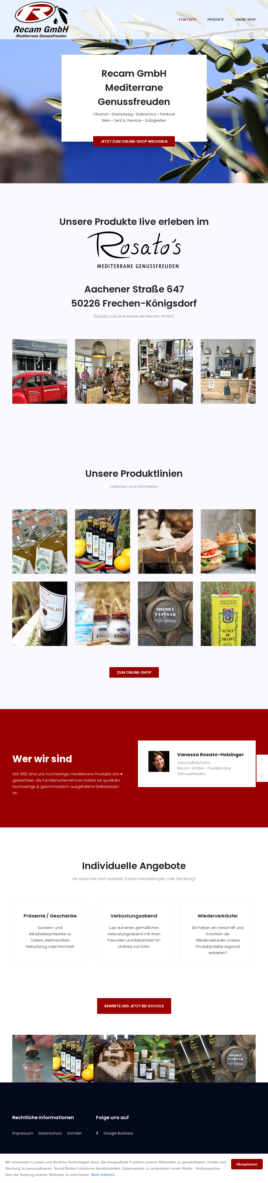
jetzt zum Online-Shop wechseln (134, 141)
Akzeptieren (247, 1164)
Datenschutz (50, 1133)
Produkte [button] (216, 19)
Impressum (22, 1133)
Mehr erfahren (103, 1175)
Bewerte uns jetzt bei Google (134, 1006)
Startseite (187, 19)
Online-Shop (245, 19)
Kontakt (75, 1133)
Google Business (118, 1133)
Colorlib (138, 1145)
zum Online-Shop (134, 672)
